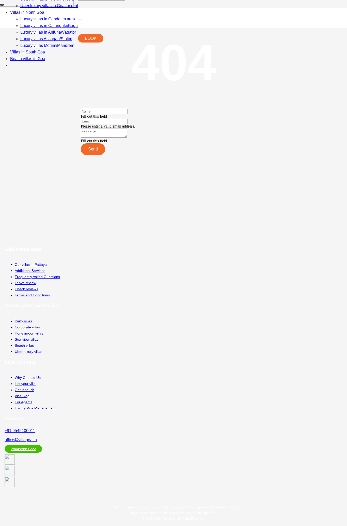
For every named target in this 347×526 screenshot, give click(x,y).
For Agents (23, 402)
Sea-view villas (26, 339)
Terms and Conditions (32, 295)
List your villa (25, 384)
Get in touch (24, 390)
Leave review (25, 283)
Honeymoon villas (29, 333)
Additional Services (30, 271)
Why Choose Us (28, 378)
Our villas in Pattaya (31, 264)
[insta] (10, 474)
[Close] (80, 19)
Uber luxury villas (28, 352)
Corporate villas (27, 327)
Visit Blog (22, 396)
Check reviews (26, 289)
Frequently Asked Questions (37, 277)
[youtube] (10, 463)
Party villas (23, 321)
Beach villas (24, 345)
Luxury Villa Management (35, 408)
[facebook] (10, 485)
